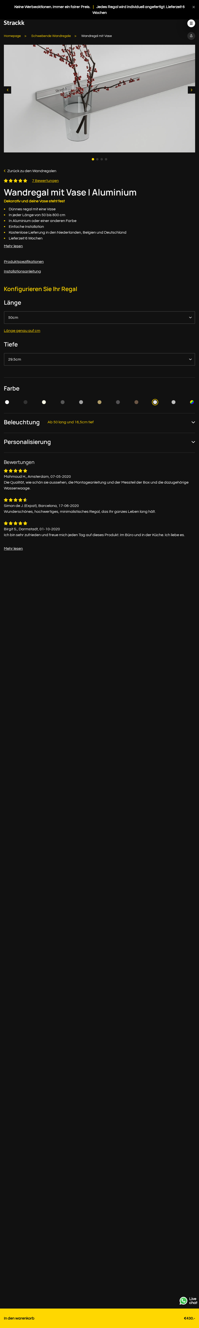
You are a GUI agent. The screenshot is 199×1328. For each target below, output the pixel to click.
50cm (13, 317)
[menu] (191, 23)
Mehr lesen (13, 246)
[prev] (7, 90)
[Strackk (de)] (14, 24)
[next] (191, 90)
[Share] (191, 36)
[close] (193, 7)
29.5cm (14, 359)
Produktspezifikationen (24, 262)
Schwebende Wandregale (51, 36)
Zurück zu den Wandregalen (31, 171)
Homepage (12, 36)
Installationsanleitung (22, 271)
